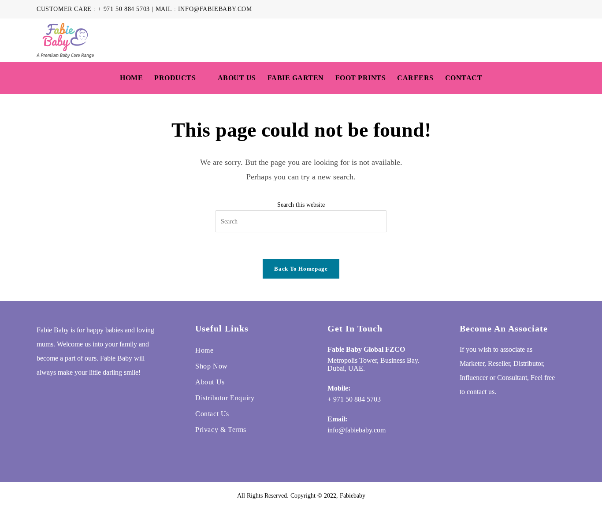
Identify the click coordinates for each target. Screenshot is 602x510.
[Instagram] (78, 396)
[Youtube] (112, 396)
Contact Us (212, 413)
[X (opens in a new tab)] (522, 9)
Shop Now (211, 366)
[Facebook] (61, 396)
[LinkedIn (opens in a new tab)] (553, 9)
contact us (480, 391)
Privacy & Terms (220, 429)
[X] (45, 396)
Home (204, 350)
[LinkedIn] (95, 396)
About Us (210, 382)
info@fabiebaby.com (215, 9)
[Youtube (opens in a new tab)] (561, 9)
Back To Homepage (300, 268)
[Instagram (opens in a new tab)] (543, 9)
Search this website (301, 204)
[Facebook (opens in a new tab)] (533, 9)
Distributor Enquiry (224, 398)
